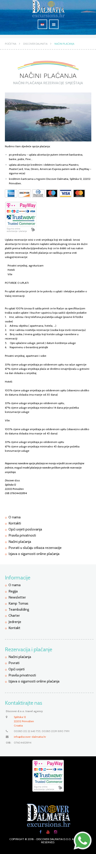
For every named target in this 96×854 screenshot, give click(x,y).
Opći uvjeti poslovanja (25, 529)
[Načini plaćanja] (48, 116)
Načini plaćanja (64, 43)
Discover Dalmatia (35, 43)
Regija (13, 591)
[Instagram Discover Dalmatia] (56, 832)
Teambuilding (18, 609)
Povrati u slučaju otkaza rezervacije (35, 548)
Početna (10, 43)
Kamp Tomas (18, 603)
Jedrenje (14, 622)
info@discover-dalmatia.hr (30, 736)
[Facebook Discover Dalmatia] (40, 832)
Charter (14, 615)
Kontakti (14, 523)
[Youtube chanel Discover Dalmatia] (48, 832)
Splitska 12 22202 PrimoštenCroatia (24, 721)
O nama (14, 517)
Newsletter (17, 597)
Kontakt (14, 628)
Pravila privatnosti (22, 535)
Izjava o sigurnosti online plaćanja (33, 554)
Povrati (13, 663)
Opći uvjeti (16, 669)
